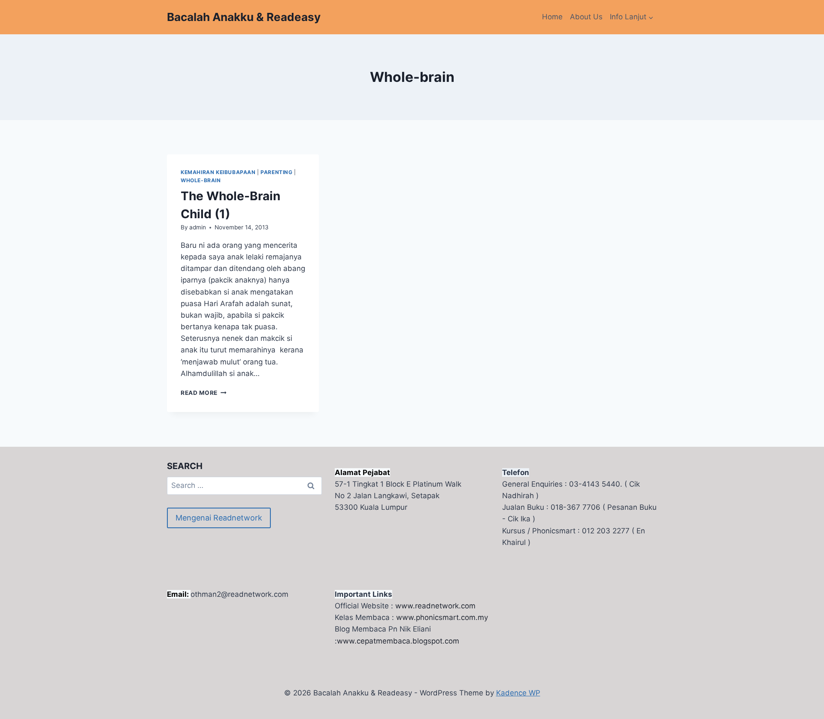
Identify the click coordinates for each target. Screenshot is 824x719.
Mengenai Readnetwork (219, 517)
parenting (276, 172)
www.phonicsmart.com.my (442, 617)
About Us (586, 16)
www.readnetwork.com (435, 606)
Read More (204, 392)
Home (552, 16)
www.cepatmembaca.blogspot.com (398, 641)
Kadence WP (518, 693)
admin (197, 227)
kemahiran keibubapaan (218, 172)
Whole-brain (201, 180)
